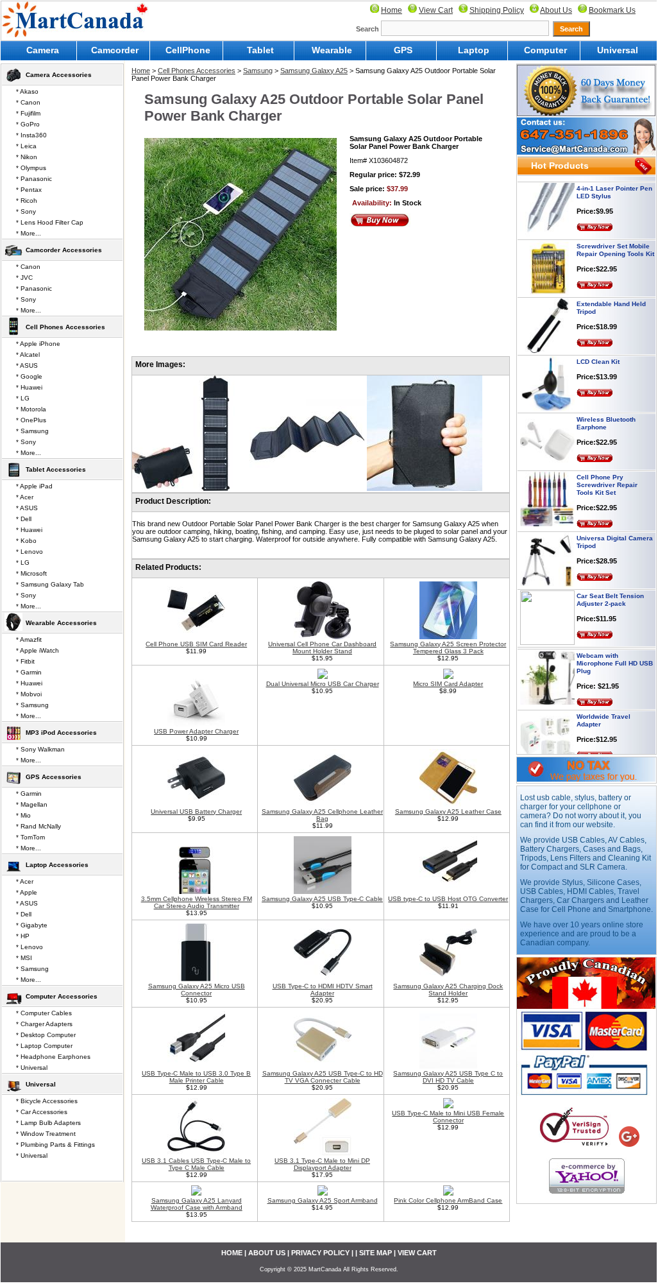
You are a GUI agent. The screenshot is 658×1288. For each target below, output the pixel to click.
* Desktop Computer (46, 1034)
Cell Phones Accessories (196, 70)
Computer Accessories (61, 996)
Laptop (473, 50)
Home (391, 10)
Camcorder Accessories (64, 249)
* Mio (23, 815)
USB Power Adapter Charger (196, 731)
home (231, 1253)
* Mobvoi (29, 694)
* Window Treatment (46, 1133)
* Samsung (32, 430)
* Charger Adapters (44, 1023)
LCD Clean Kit (598, 348)
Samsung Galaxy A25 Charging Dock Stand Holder (448, 990)
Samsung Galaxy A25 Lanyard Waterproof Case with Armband (196, 1204)
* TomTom (30, 837)
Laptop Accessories (57, 864)
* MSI (24, 957)
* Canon (28, 102)
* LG (23, 398)
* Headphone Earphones (53, 1056)
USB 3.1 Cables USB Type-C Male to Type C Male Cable (196, 1164)
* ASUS (27, 365)
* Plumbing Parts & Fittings (55, 1144)
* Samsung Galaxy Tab (50, 584)
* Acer (24, 497)
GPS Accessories (53, 776)
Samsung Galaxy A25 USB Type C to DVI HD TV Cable (448, 1077)
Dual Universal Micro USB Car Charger (322, 683)
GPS (403, 50)
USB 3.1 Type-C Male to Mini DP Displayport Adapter (322, 1164)
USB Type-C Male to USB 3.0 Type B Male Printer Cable (196, 1077)
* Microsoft (31, 573)
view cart (417, 1253)
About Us (556, 10)
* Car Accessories (41, 1111)
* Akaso (27, 91)
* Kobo (26, 540)
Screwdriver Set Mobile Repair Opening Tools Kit (615, 236)
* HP (23, 936)
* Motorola (31, 409)
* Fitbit (25, 661)
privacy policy (320, 1253)
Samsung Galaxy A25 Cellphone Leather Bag (322, 815)
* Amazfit (29, 639)
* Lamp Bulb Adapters (48, 1122)
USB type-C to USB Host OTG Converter (448, 898)
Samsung (258, 70)
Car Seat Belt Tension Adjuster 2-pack (610, 586)
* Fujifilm (28, 113)
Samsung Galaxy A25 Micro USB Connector (196, 990)
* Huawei (29, 387)
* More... (28, 233)
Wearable (332, 50)
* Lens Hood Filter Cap (49, 222)
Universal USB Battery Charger (196, 811)
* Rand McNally (38, 826)
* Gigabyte (31, 925)
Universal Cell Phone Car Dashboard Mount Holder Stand (322, 647)
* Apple (26, 892)
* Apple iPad (34, 486)
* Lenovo (29, 551)
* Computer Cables (44, 1013)
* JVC (24, 277)
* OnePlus (31, 420)
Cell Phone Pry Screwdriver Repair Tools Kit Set (607, 471)
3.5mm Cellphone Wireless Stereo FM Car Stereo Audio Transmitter (196, 902)
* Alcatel (28, 354)
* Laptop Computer (44, 1045)
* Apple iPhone (38, 343)
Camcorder (115, 50)
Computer (545, 50)
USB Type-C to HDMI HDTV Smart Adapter (323, 990)
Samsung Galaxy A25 (314, 70)
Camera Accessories (59, 74)
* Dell (23, 518)
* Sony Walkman (40, 749)
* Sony (26, 211)
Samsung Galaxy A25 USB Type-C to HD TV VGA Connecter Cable (322, 1077)
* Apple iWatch (37, 650)
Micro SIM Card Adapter (448, 683)
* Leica (26, 146)
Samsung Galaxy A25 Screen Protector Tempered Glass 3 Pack (448, 647)
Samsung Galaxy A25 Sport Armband (322, 1200)
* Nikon (26, 156)
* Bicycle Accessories (47, 1100)
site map (375, 1253)
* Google (29, 376)
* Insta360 (31, 135)
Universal (617, 50)
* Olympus (31, 167)
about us (266, 1253)
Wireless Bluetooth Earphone (606, 409)
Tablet (260, 50)
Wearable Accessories (61, 622)
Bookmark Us (612, 10)
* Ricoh (26, 200)
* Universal (31, 1067)
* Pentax (29, 189)
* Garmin (29, 672)
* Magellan (31, 804)
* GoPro (28, 124)
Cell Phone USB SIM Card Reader (196, 644)
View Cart (436, 10)
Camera (42, 50)
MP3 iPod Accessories (61, 732)
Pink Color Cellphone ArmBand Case (448, 1200)
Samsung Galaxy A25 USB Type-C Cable (322, 898)
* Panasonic (34, 178)
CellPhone (187, 50)
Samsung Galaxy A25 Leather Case (448, 811)
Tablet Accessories (56, 469)
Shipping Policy (496, 10)
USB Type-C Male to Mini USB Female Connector (448, 1117)
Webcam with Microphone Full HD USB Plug (615, 650)
